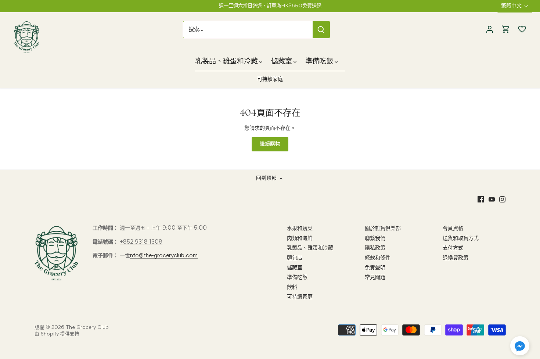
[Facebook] (481, 200)
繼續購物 (270, 144)
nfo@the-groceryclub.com (164, 255)
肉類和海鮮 (300, 238)
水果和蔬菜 (300, 228)
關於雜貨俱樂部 (383, 228)
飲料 (292, 287)
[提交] (321, 29)
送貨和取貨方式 (461, 238)
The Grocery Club (87, 327)
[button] (519, 345)
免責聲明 (375, 267)
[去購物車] (505, 29)
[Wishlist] (520, 29)
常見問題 (375, 277)
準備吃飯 (297, 277)
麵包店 (294, 258)
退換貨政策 (455, 258)
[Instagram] (502, 200)
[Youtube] (492, 200)
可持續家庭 (300, 296)
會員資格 (453, 228)
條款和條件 (377, 258)
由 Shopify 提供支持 (57, 334)
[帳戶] (490, 29)
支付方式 (453, 248)
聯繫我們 (375, 238)
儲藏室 (294, 267)
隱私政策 (375, 248)
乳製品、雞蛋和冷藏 (310, 248)
